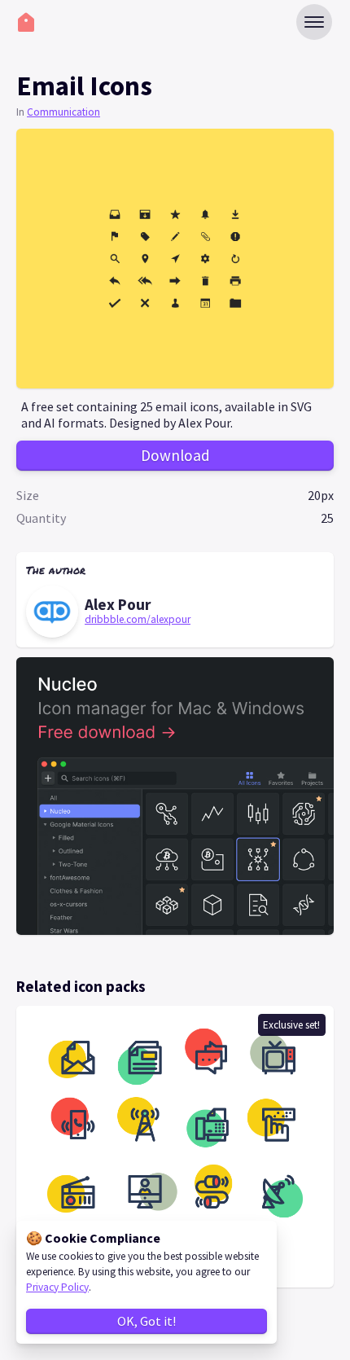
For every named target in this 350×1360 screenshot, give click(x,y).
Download (175, 455)
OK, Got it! (146, 1321)
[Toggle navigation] (314, 22)
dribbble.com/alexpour (137, 619)
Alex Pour (118, 604)
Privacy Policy (57, 1287)
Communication (63, 112)
